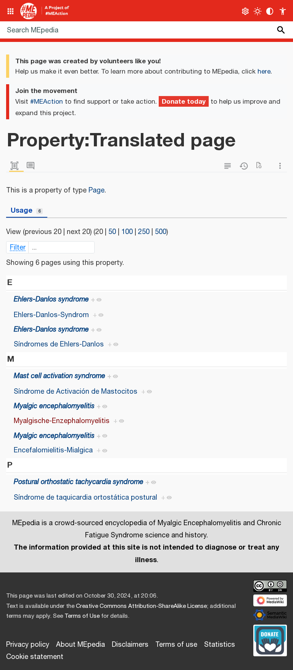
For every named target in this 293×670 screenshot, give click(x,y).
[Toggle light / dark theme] (257, 11)
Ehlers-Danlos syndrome (51, 299)
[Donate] (270, 639)
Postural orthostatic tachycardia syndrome (78, 482)
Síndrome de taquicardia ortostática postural (85, 497)
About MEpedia (80, 645)
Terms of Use (82, 616)
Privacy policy (27, 645)
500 (160, 232)
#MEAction (46, 102)
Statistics (219, 645)
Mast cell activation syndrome (59, 376)
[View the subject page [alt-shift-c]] (16, 166)
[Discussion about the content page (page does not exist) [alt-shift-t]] (32, 166)
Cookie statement (34, 657)
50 (112, 232)
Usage (26, 210)
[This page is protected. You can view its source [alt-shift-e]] (229, 166)
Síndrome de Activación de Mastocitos (75, 391)
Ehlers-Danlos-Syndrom (51, 315)
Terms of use (176, 645)
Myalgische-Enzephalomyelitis (61, 421)
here (264, 72)
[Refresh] (261, 166)
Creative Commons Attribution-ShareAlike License (141, 606)
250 (144, 232)
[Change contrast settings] (270, 11)
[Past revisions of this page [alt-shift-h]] (245, 166)
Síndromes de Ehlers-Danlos (59, 344)
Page (97, 190)
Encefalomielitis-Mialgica (53, 450)
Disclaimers (130, 645)
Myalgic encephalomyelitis (54, 406)
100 (127, 232)
